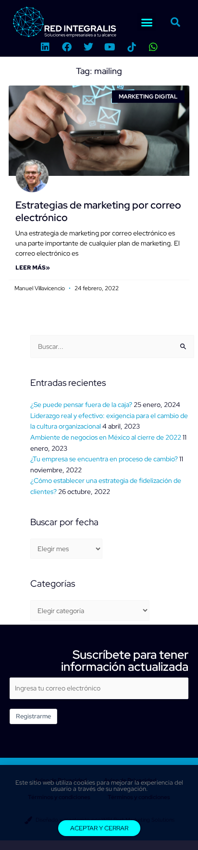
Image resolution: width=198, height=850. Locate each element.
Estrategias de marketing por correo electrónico (98, 210)
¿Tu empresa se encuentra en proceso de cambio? (104, 459)
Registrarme (33, 716)
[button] (146, 22)
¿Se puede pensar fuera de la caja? (81, 404)
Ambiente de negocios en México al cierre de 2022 (105, 437)
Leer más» (32, 267)
